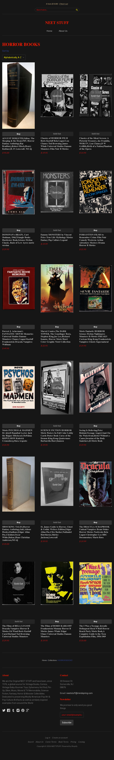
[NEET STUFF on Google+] (27, 710)
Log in (47, 738)
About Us (63, 31)
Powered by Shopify (69, 746)
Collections (52, 660)
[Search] (77, 10)
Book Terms (63, 742)
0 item (52, 4)
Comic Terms (50, 742)
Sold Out (57, 134)
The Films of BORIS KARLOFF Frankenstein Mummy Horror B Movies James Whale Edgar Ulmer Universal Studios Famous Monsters (56, 631)
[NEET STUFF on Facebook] (8, 710)
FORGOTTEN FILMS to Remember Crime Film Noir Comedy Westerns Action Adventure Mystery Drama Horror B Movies (92, 240)
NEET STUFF (57, 22)
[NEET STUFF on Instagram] (18, 710)
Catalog (81, 742)
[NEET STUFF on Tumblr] (13, 710)
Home (49, 31)
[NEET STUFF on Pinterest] (22, 710)
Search (31, 742)
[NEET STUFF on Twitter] (3, 710)
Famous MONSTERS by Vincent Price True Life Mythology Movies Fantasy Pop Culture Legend (57, 237)
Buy (18, 134)
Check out (63, 4)
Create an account (60, 738)
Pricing (73, 742)
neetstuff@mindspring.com (79, 693)
